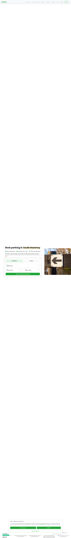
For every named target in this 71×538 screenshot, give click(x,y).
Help (58, 1)
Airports (48, 1)
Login (61, 1)
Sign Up (66, 1)
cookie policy (42, 524)
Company (53, 1)
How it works (27, 1)
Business (43, 1)
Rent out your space (35, 1)
